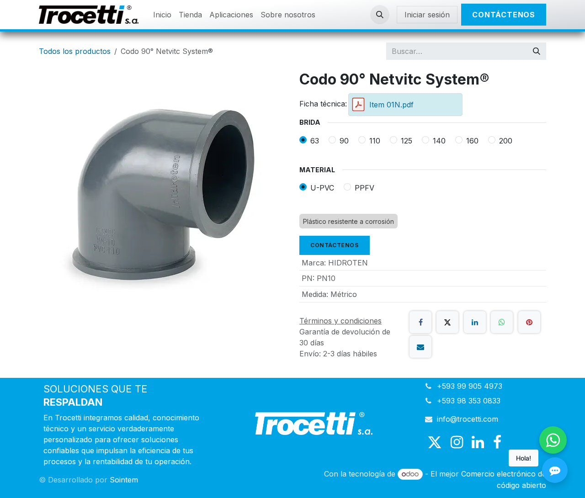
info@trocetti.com (467, 419)
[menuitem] (162, 14)
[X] (447, 322)
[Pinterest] (529, 322)
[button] (379, 14)
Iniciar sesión (427, 14)
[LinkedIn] (475, 322)
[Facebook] (420, 322)
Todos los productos (75, 51)
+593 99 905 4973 (469, 386)
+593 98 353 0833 (468, 400)
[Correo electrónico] (420, 347)
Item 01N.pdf (391, 104)
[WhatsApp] (502, 322)
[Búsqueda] (536, 51)
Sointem (124, 479)
